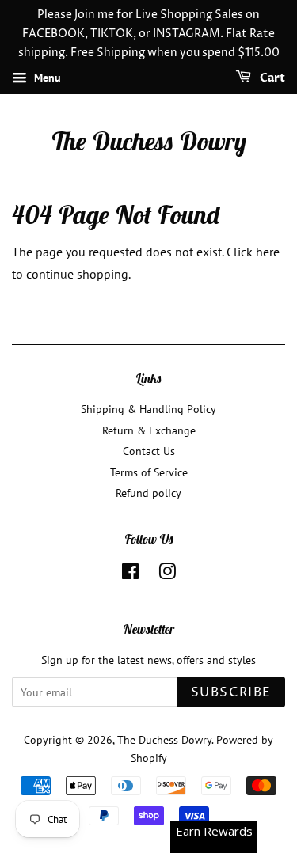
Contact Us (149, 451)
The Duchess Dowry (148, 141)
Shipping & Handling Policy (148, 409)
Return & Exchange (149, 430)
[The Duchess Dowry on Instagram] (167, 574)
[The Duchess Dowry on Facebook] (130, 574)
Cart (271, 78)
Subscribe (231, 692)
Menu (46, 78)
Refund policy (148, 493)
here (268, 252)
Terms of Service (149, 472)
